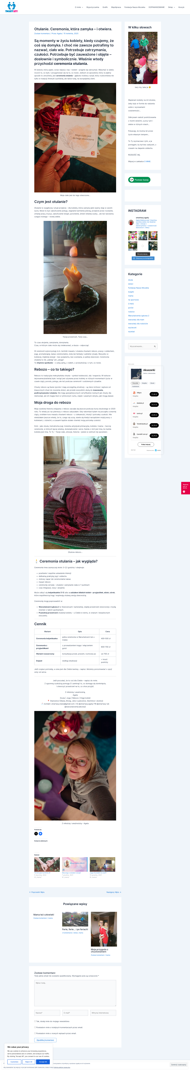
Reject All (28, 1062)
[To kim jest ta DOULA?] (47, 864)
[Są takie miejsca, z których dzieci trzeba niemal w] (142, 235)
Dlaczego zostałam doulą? (71, 873)
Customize (14, 1062)
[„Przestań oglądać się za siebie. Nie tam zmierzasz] (152, 245)
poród (130, 308)
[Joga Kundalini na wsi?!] (102, 864)
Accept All (43, 1062)
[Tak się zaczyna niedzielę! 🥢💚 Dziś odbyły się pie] (132, 235)
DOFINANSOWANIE (157, 7)
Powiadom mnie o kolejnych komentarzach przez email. (59, 1027)
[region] (28, 1055)
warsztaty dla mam (136, 320)
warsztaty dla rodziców (138, 323)
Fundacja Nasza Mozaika (134, 7)
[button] (82, 7)
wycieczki (132, 327)
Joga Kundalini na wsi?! (98, 873)
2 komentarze (67, 933)
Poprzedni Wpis (36, 892)
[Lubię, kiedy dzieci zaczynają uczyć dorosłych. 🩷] (142, 245)
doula (130, 280)
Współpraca (116, 7)
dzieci (76, 933)
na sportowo (133, 300)
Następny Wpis (114, 892)
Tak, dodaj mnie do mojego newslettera (52, 1021)
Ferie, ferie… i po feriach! (75, 929)
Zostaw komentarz (42, 33)
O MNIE (147, 161)
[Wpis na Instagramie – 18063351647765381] (152, 235)
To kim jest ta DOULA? (42, 873)
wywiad (131, 331)
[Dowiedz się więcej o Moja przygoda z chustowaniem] (104, 929)
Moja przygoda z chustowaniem (99, 950)
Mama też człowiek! (43, 914)
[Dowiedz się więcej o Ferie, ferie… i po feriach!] (75, 919)
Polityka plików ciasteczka (62, 1067)
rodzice (131, 312)
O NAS (131, 304)
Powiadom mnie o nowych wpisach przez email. (56, 1033)
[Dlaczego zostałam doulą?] (75, 864)
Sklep (170, 7)
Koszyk (181, 7)
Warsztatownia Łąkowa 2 (138, 316)
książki (131, 292)
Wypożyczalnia (92, 7)
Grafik (105, 7)
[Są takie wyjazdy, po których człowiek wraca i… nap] (132, 245)
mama (50, 918)
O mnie (78, 7)
